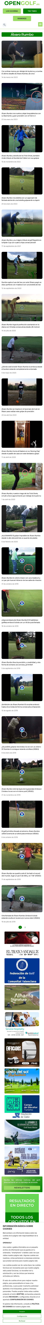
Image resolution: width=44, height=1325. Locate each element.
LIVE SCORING (12, 11)
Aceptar (22, 1311)
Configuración (22, 1316)
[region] (22, 1273)
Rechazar (22, 1321)
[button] (4, 25)
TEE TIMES (32, 11)
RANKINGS (22, 18)
